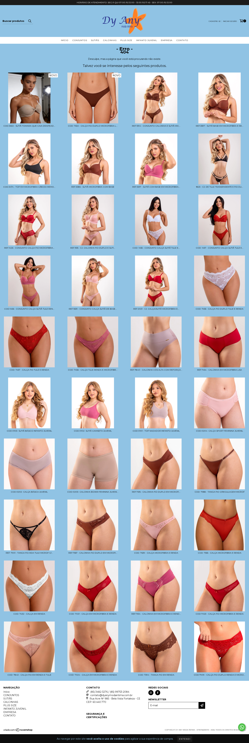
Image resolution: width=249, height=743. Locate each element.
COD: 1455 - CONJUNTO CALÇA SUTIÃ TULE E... (156, 248)
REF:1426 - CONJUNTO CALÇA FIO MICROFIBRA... (29, 248)
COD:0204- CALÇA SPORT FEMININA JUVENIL (219, 431)
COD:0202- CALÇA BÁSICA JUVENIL (29, 492)
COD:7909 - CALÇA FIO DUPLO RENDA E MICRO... (219, 675)
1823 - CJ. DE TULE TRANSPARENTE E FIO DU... (219, 187)
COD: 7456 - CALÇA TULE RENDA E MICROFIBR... (93, 370)
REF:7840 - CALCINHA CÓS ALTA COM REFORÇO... (156, 370)
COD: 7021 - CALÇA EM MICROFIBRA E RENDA (93, 614)
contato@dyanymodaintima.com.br (111, 695)
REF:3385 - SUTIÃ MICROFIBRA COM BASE (92, 187)
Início (64, 40)
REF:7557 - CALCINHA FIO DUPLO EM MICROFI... (92, 553)
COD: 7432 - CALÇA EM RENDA (29, 614)
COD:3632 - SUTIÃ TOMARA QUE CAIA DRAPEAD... (29, 126)
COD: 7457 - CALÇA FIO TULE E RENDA (29, 370)
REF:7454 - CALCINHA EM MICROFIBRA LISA (219, 370)
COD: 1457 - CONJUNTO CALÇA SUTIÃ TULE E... (219, 248)
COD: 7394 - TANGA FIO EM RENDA (156, 675)
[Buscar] (29, 21)
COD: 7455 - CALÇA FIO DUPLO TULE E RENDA (219, 309)
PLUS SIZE (126, 40)
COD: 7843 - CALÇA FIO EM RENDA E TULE (29, 675)
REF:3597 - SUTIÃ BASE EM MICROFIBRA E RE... (219, 126)
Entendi (185, 739)
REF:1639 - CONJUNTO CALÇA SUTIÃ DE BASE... (93, 309)
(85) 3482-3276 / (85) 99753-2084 (109, 691)
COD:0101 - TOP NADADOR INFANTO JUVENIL (156, 431)
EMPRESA (166, 40)
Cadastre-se (215, 21)
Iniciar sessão (230, 21)
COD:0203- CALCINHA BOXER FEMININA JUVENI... (92, 492)
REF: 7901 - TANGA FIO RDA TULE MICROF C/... (29, 553)
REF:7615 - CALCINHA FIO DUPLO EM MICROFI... (156, 492)
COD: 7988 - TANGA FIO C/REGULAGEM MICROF (220, 492)
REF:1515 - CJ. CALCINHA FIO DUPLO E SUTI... (92, 248)
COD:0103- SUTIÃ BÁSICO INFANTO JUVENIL (29, 431)
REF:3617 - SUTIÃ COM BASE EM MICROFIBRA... (156, 187)
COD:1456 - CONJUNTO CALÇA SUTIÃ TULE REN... (29, 309)
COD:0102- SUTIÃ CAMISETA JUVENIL (93, 431)
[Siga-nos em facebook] (157, 692)
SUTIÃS (95, 40)
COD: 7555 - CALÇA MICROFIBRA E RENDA (219, 553)
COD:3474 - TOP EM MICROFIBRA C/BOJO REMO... (29, 187)
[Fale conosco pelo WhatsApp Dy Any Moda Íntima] (242, 727)
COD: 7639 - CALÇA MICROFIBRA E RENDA (156, 553)
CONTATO (182, 40)
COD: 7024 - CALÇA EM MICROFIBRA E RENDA (93, 675)
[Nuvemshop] (18, 731)
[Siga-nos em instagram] (150, 692)
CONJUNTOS (79, 40)
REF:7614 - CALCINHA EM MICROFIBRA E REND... (156, 614)
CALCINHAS (110, 40)
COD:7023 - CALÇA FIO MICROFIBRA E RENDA (220, 614)
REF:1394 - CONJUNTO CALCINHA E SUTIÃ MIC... (156, 126)
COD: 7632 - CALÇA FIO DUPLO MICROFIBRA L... (93, 126)
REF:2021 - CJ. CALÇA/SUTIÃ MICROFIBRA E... (156, 309)
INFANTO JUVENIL (146, 40)
